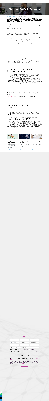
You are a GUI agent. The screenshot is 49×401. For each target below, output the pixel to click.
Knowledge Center (11, 16)
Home (1, 1)
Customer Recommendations (27, 1)
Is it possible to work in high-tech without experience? (36, 141)
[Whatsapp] (1, 394)
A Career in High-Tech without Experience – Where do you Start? (24, 141)
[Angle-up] (1, 392)
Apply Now (33, 1)
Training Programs (6, 1)
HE (36, 1)
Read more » (9, 149)
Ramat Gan (24, 349)
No (36, 351)
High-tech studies (9, 96)
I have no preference (33, 349)
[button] (41, 1)
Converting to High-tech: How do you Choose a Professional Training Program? (12, 142)
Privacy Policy (21, 363)
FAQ (17, 1)
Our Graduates (21, 1)
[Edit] (1, 396)
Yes (34, 351)
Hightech (15, 16)
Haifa (28, 349)
